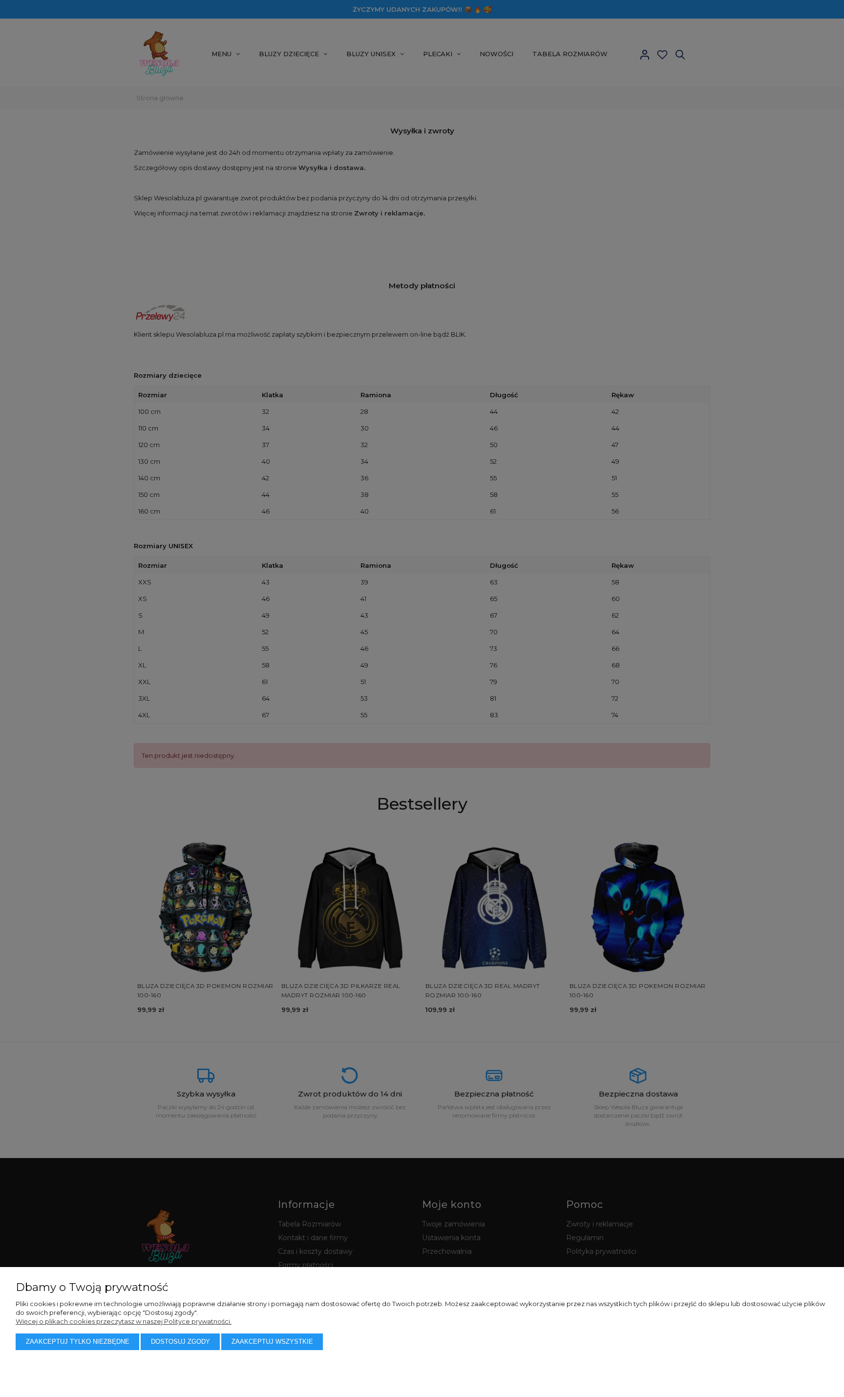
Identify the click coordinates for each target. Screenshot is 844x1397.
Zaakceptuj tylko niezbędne (77, 1341)
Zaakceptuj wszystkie (272, 1341)
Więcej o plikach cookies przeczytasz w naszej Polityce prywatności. (124, 1321)
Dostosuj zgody (180, 1341)
